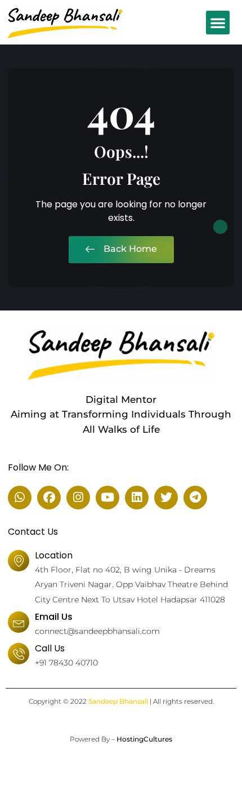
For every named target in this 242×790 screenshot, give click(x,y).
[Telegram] (195, 497)
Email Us (54, 616)
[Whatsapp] (20, 497)
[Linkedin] (137, 497)
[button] (218, 22)
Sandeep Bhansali (118, 701)
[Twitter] (166, 497)
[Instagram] (78, 497)
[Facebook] (49, 497)
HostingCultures (144, 739)
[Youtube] (107, 497)
